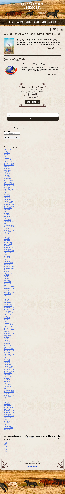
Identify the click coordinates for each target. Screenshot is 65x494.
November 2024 (9, 185)
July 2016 (6, 357)
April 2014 (7, 404)
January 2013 (8, 429)
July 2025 (6, 172)
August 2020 (7, 273)
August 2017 (7, 335)
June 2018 (7, 318)
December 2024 (9, 184)
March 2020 (7, 282)
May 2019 (7, 299)
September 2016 (9, 354)
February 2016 (8, 366)
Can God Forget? (14, 58)
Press (36, 22)
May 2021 (7, 258)
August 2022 (7, 232)
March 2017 (7, 344)
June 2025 (7, 173)
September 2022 (9, 230)
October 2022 (8, 228)
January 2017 (8, 347)
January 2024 (8, 203)
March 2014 (7, 405)
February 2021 (8, 263)
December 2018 (9, 307)
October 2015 (8, 373)
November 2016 (9, 350)
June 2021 (7, 256)
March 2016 (7, 364)
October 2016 (8, 352)
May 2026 (7, 154)
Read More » (54, 48)
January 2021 (8, 264)
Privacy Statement (32, 466)
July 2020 (6, 275)
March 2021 (7, 261)
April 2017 (7, 342)
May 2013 (7, 423)
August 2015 (7, 376)
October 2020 (8, 270)
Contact (52, 22)
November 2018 (9, 309)
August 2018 (7, 314)
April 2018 (7, 321)
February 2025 (8, 180)
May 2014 (7, 402)
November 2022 (9, 227)
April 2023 (7, 218)
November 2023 (9, 206)
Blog (44, 22)
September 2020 (9, 271)
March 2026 (7, 158)
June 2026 (7, 153)
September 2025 (9, 168)
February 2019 (8, 304)
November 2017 (9, 330)
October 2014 (8, 393)
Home (11, 22)
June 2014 (7, 400)
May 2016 (7, 361)
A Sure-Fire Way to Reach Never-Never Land (32, 34)
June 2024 (7, 194)
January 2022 (8, 244)
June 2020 (7, 276)
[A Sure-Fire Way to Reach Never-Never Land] (9, 54)
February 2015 (8, 386)
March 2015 (7, 385)
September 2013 (9, 416)
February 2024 (8, 201)
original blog (31, 438)
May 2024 (7, 196)
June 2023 (7, 215)
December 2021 (9, 246)
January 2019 (8, 306)
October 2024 (8, 187)
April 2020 (7, 280)
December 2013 (9, 411)
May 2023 (7, 216)
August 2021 (7, 252)
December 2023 (9, 204)
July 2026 (6, 151)
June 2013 (7, 421)
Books (28, 22)
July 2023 (6, 213)
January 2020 (8, 285)
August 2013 (7, 417)
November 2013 (9, 412)
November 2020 (9, 268)
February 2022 (8, 242)
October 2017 (8, 331)
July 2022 (6, 234)
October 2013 (8, 414)
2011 (5, 446)
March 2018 (7, 323)
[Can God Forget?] (11, 77)
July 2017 (6, 337)
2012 (5, 445)
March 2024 (7, 199)
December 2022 (9, 225)
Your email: (7, 131)
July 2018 (6, 316)
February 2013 (8, 428)
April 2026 (7, 156)
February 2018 (8, 325)
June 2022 (7, 235)
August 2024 (7, 191)
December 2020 (9, 266)
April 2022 (7, 239)
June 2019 (7, 297)
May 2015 (7, 381)
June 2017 (7, 338)
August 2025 (7, 170)
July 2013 (6, 419)
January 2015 (8, 388)
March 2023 (7, 220)
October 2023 (8, 208)
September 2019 (9, 292)
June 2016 (7, 359)
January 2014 (8, 409)
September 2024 (9, 189)
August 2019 (7, 294)
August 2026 (7, 149)
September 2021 (9, 251)
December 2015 (9, 369)
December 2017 (9, 328)
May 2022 (7, 237)
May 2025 (7, 175)
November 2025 (9, 165)
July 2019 (6, 295)
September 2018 (9, 313)
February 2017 (8, 345)
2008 (5, 451)
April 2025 (7, 177)
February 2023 (8, 221)
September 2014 (9, 395)
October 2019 (8, 290)
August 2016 (7, 356)
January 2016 (8, 368)
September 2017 (9, 333)
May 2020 (7, 278)
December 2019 (9, 287)
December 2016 (9, 349)
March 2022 (7, 240)
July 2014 (6, 399)
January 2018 (8, 326)
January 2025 (8, 182)
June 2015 (7, 380)
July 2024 (6, 192)
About (20, 22)
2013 (5, 443)
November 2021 (9, 247)
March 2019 (7, 302)
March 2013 (7, 426)
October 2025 (8, 166)
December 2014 (9, 390)
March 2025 (7, 178)
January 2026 (8, 161)
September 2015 (9, 374)
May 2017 (7, 340)
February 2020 (8, 283)
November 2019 (9, 289)
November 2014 (9, 392)
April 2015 (7, 383)
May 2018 (7, 319)
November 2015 (9, 371)
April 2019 (7, 301)
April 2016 (7, 362)
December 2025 (9, 163)
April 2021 (7, 259)
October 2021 (8, 249)
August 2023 (7, 211)
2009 (5, 450)
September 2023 (9, 209)
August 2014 (7, 397)
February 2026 (8, 160)
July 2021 (6, 254)
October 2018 (8, 311)
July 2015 (6, 378)
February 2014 (8, 407)
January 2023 (8, 223)
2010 (5, 448)
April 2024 (7, 197)
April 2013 (7, 424)
